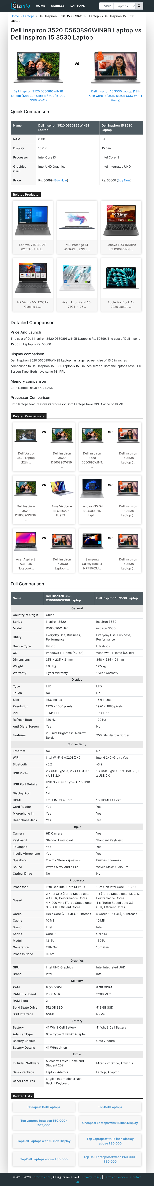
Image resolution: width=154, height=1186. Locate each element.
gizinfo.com (42, 1177)
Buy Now (60, 180)
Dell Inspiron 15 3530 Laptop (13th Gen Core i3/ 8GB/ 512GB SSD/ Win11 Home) (115, 95)
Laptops (77, 6)
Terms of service (116, 1177)
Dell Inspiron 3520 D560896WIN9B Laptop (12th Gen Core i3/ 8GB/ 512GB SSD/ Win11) (38, 95)
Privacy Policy (91, 1177)
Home (40, 6)
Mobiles (58, 6)
